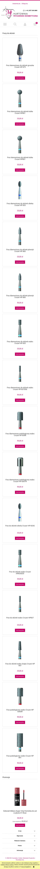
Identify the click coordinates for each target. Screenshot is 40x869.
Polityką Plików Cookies (7, 864)
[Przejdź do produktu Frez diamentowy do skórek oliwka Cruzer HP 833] (20, 189)
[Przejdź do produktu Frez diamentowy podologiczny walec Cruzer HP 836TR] (20, 466)
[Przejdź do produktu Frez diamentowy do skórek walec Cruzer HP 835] (20, 328)
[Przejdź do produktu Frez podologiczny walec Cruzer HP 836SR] (20, 696)
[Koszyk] (35, 24)
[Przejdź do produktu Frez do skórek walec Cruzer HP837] (20, 604)
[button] (5, 24)
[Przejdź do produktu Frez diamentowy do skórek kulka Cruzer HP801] (20, 97)
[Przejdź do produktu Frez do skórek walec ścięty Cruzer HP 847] (20, 650)
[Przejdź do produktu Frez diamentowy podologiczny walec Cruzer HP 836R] (20, 420)
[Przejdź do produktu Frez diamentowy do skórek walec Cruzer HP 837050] (20, 373)
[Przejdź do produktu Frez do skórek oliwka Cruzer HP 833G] (20, 512)
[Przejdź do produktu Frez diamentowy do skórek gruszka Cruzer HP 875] (20, 51)
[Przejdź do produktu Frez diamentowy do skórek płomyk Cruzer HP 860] (20, 235)
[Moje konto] (25, 24)
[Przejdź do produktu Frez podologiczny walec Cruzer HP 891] (20, 742)
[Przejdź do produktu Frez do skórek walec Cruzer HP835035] (20, 558)
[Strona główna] (20, 12)
